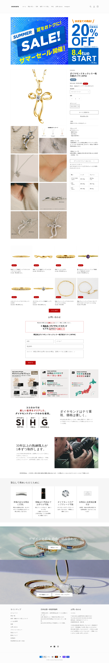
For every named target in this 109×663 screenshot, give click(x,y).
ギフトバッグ (73, 103)
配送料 (75, 86)
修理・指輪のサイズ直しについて (19, 618)
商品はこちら (54, 547)
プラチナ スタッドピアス (62, 594)
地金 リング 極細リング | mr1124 (42, 269)
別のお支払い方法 (84, 116)
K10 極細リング (44, 594)
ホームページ (14, 613)
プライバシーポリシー (16, 629)
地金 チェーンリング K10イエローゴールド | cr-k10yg (64, 302)
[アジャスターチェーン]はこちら (82, 161)
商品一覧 (13, 615)
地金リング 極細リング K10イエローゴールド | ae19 (20, 270)
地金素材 (72, 88)
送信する (30, 362)
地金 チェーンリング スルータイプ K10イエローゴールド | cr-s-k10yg (87, 302)
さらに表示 (54, 310)
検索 (12, 624)
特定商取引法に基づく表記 (18, 641)
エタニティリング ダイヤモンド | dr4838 (20, 302)
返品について (14, 632)
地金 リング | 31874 (60, 269)
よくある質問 (14, 621)
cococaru (52, 659)
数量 (71, 95)
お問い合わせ (14, 627)
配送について (14, 635)
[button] (90, 6)
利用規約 (13, 638)
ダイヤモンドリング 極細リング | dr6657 (42, 302)
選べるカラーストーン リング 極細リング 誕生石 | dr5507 (87, 270)
